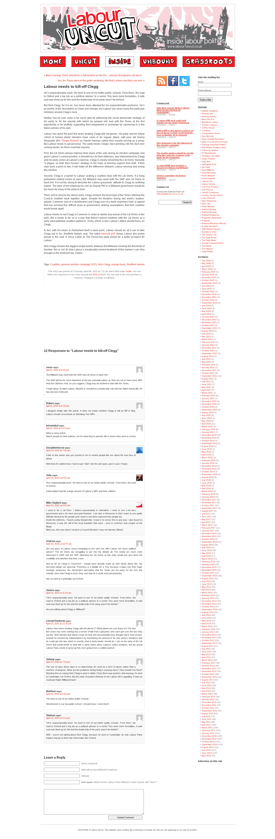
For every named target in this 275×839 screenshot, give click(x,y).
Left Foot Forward (210, 187)
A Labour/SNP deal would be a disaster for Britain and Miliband (172, 166)
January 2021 (208, 398)
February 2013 (208, 663)
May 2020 (206, 421)
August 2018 (208, 477)
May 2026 (206, 263)
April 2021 (206, 390)
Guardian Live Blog (211, 156)
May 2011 (206, 722)
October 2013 (208, 640)
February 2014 (208, 629)
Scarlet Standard (209, 226)
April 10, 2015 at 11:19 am (58, 593)
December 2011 (209, 702)
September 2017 (209, 508)
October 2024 (208, 300)
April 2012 (206, 691)
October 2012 (208, 674)
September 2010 (209, 744)
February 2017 (208, 528)
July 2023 (206, 334)
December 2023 (209, 320)
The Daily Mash (209, 240)
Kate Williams (208, 170)
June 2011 (207, 719)
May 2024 (206, 311)
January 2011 (208, 733)
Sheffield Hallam (135, 264)
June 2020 (207, 418)
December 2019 (209, 435)
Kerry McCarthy (209, 173)
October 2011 (208, 708)
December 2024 (209, 294)
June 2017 (207, 516)
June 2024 (207, 308)
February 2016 (208, 561)
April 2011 (206, 725)
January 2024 (208, 317)
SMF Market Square (211, 229)
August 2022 (208, 356)
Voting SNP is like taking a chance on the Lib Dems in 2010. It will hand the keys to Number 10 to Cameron (175, 132)
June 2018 (207, 483)
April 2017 (206, 522)
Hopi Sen (206, 161)
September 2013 (209, 643)
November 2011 (209, 705)
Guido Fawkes (208, 159)
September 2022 (209, 353)
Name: (201, 82)
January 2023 (208, 345)
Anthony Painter (209, 116)
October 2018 (208, 471)
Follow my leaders (210, 150)
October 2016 (208, 539)
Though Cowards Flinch (213, 243)
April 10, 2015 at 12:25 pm (58, 623)
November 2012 (209, 671)
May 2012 (206, 688)
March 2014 (207, 626)
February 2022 (208, 365)
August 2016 (208, 545)
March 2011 (207, 727)
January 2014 (208, 632)
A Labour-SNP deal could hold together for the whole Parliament (173, 121)
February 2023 (208, 342)
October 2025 (208, 280)
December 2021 (209, 370)
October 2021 (208, 373)
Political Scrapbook (210, 215)
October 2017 (208, 505)
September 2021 (209, 376)
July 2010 (206, 750)
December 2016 (209, 533)
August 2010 (208, 747)
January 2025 (208, 291)
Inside (129, 271)
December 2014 (209, 601)
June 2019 (207, 449)
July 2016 (206, 547)
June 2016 (207, 550)
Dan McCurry (208, 136)
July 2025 (206, 286)
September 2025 (209, 283)
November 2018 (209, 469)
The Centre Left (209, 235)
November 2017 (209, 502)
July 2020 (206, 415)
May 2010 (206, 756)
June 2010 (207, 753)
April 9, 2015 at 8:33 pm (57, 370)
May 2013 (206, 654)
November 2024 (209, 297)
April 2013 (206, 657)
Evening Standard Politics (214, 144)
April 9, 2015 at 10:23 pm (58, 428)
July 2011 (206, 716)
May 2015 (206, 587)
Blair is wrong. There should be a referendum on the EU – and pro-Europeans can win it (94, 75)
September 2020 (209, 410)
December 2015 (209, 567)
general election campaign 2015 (79, 264)
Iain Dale (206, 167)
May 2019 (206, 452)
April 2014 (206, 623)
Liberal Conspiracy (210, 192)
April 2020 (206, 424)
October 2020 (208, 407)
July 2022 (206, 359)
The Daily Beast (209, 237)
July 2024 (206, 305)
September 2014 (209, 609)
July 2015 (206, 581)
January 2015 (208, 598)
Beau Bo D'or (208, 119)
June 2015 (207, 584)
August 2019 (208, 446)
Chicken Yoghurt (209, 125)
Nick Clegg (104, 264)
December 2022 (209, 348)
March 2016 (207, 559)
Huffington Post (209, 164)
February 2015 (208, 595)
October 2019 (208, 440)
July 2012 (206, 682)
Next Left (206, 204)
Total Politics (207, 251)
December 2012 (209, 668)
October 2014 (208, 606)
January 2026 (208, 275)
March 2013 (207, 660)
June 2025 (207, 289)
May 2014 (206, 621)
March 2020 (207, 426)
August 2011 (207, 713)
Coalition (55, 264)
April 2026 (206, 266)
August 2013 (208, 646)
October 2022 (208, 350)
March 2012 (207, 694)
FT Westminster (209, 153)
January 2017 (208, 531)
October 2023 (208, 325)
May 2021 (206, 387)
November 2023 (209, 322)
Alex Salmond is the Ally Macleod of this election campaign (174, 144)
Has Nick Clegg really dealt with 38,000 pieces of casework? (173, 110)
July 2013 (206, 649)
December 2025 (209, 277)
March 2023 (207, 339)
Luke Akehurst (208, 198)
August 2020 (208, 412)
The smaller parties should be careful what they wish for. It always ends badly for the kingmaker (175, 155)
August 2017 (208, 511)
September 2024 (209, 303)
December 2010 (209, 736)
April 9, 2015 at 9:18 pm (57, 406)
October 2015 (208, 573)
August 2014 (208, 612)
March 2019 (207, 457)
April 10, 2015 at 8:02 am (58, 478)
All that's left (207, 114)
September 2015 (209, 576)
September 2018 (209, 474)
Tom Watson (207, 249)
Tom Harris (206, 246)
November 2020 (209, 404)
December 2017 (209, 500)
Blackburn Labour (210, 122)
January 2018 (208, 497)
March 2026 (207, 269)
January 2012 (208, 699)
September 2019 (209, 443)
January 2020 (208, 432)
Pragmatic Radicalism (211, 218)
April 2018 (206, 488)
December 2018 (209, 466)
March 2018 (207, 491)
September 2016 (209, 542)
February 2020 (208, 429)
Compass (206, 130)
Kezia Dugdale (208, 178)
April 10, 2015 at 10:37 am (58, 544)
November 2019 (209, 438)
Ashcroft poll (108, 233)
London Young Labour (212, 195)
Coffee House (208, 128)
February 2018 (208, 494)
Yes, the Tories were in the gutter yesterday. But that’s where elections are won (100, 80)
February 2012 (208, 697)
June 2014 (207, 618)
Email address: (205, 90)
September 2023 (209, 328)
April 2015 (206, 590)
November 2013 (209, 637)
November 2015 (209, 570)
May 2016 (206, 553)
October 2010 (208, 742)
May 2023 (206, 336)
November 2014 (209, 604)
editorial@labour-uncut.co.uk (170, 194)
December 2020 (209, 401)
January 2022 (208, 367)
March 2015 (207, 592)
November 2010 (209, 739)
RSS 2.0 (97, 274)
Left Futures (207, 189)
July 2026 (206, 260)
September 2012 (209, 677)
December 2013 (209, 635)
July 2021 (206, 381)
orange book (118, 264)
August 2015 (208, 578)
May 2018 (206, 486)
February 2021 (208, 395)
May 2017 (206, 519)
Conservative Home (211, 133)
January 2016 (208, 564)
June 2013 (207, 652)
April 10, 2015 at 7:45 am (58, 450)
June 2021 (207, 384)
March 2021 (207, 393)
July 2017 (206, 514)
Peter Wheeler (208, 206)
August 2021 (208, 379)
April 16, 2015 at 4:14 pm (58, 718)
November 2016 (209, 536)
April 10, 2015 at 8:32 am (58, 505)
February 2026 (208, 272)
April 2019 (206, 455)
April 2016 (206, 556)
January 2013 (208, 666)
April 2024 (206, 314)
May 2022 (206, 362)
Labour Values (208, 184)
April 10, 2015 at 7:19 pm (58, 662)
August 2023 (208, 331)
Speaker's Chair (209, 232)
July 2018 (206, 480)
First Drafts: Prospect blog (214, 147)
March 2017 (207, 525)
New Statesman (209, 201)
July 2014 (206, 615)
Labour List (207, 181)
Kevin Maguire (208, 175)
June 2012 (207, 685)
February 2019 (208, 460)
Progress (206, 220)
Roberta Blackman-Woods (214, 223)
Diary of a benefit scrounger (214, 142)
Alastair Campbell (210, 111)
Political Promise (209, 212)
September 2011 (209, 711)
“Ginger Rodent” (70, 140)
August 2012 (208, 680)
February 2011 (208, 730)
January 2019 (208, 463)
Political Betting (209, 209)
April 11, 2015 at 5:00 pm (58, 694)
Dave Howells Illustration (213, 139)
